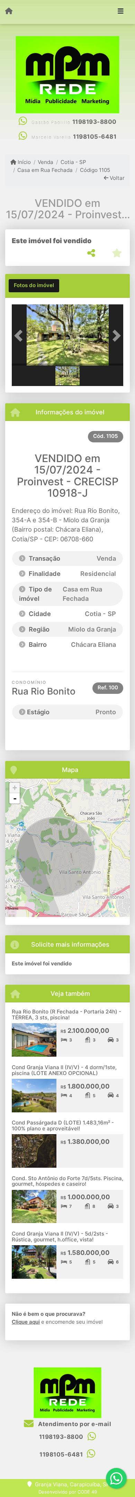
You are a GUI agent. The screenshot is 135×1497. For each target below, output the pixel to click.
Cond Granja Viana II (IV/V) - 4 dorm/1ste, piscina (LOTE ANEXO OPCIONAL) (64, 1070)
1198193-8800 (94, 121)
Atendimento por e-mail (74, 1424)
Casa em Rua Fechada (45, 170)
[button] (20, 335)
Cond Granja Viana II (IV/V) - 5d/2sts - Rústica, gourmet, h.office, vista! (60, 1236)
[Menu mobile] (8, 11)
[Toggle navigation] (120, 11)
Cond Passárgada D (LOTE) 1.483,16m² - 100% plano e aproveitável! (63, 1125)
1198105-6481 (94, 136)
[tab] (34, 285)
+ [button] (14, 787)
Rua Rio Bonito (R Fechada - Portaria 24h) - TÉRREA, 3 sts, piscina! (66, 1014)
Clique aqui (26, 1322)
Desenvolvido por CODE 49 (67, 1492)
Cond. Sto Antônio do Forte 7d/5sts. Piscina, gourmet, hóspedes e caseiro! (67, 1181)
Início (23, 162)
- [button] (14, 798)
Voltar (116, 178)
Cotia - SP (73, 162)
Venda (45, 162)
